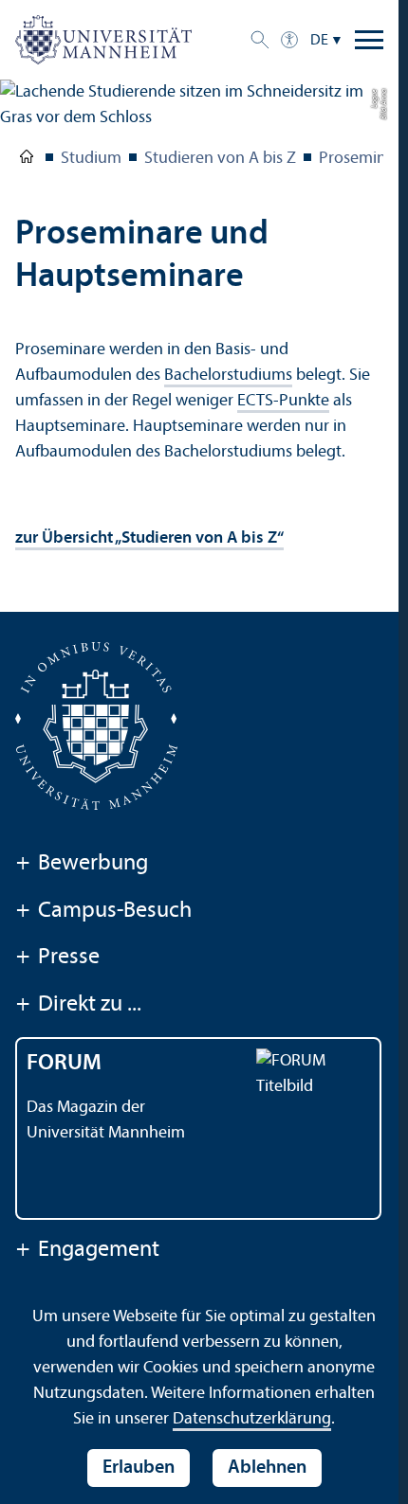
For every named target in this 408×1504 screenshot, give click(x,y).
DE (319, 40)
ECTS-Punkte (283, 401)
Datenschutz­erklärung (252, 1419)
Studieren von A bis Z (220, 159)
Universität (26, 160)
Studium (91, 159)
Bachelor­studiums (228, 376)
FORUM (64, 1063)
